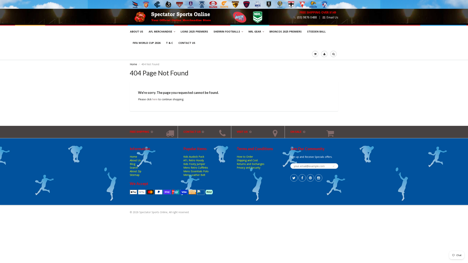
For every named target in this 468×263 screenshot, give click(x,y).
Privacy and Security (248, 167)
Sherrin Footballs (227, 31)
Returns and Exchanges (250, 164)
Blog (132, 164)
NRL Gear (254, 31)
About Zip (135, 171)
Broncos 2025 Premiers (285, 31)
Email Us (332, 17)
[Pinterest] (310, 178)
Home (133, 64)
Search (134, 167)
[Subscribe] (333, 166)
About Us (136, 31)
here (155, 99)
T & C (169, 43)
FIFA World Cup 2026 (147, 43)
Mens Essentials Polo (196, 171)
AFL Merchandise (160, 31)
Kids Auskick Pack (193, 156)
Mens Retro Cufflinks (195, 167)
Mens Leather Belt (194, 175)
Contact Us (186, 43)
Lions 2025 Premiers (194, 31)
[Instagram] (318, 178)
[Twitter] (294, 178)
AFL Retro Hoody (193, 160)
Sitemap (134, 175)
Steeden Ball (316, 31)
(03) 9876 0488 (307, 17)
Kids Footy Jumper (194, 164)
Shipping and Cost (247, 160)
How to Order (245, 156)
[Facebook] (302, 178)
